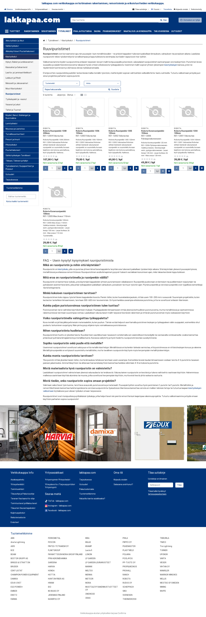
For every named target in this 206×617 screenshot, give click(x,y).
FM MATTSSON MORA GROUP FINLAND (65, 554)
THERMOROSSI (129, 599)
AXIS (13, 546)
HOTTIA (51, 575)
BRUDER (14, 566)
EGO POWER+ (17, 587)
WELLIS (163, 579)
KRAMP (88, 546)
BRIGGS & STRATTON (20, 562)
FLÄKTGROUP (54, 550)
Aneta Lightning (18, 542)
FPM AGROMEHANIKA (57, 558)
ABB (12, 538)
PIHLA (125, 538)
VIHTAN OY (165, 566)
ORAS (88, 598)
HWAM (51, 583)
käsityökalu (63, 269)
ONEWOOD (90, 594)
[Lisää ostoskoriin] (70, 168)
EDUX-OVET (16, 583)
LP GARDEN (90, 558)
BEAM (13, 554)
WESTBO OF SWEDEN (169, 583)
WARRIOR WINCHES (168, 575)
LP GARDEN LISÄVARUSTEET (98, 562)
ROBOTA (126, 579)
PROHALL (127, 570)
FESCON (51, 542)
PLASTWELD (128, 550)
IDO (49, 587)
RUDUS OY (127, 583)
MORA (88, 583)
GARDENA (52, 562)
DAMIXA (14, 579)
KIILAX (88, 542)
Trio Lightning (166, 546)
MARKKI (88, 566)
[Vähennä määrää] (45, 168)
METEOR (89, 579)
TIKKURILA (164, 538)
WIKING (163, 587)
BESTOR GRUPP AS (19, 558)
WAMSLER (164, 570)
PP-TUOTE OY (129, 562)
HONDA (51, 570)
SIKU (125, 591)
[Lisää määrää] (64, 168)
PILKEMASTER (129, 546)
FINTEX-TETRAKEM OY (58, 546)
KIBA (87, 538)
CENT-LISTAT (17, 570)
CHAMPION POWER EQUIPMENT (25, 575)
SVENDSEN (127, 595)
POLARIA (126, 554)
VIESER (163, 562)
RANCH (126, 575)
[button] (157, 494)
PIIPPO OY (127, 542)
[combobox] (119, 20)
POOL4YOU (128, 558)
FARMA (14, 599)
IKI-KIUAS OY (53, 591)
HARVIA (51, 566)
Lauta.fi (88, 550)
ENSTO (14, 595)
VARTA (163, 558)
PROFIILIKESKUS (130, 566)
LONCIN (88, 554)
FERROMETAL (54, 538)
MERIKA (88, 575)
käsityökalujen (170, 65)
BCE (12, 550)
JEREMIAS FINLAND (56, 595)
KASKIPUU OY (54, 599)
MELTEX (89, 570)
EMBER (14, 591)
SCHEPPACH (128, 587)
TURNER (163, 550)
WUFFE (163, 591)
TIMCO (163, 542)
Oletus (70, 95)
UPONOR (164, 554)
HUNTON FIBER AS (56, 579)
